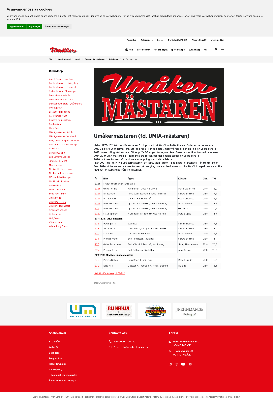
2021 (97, 209)
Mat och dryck (160, 50)
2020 (97, 214)
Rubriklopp (113, 59)
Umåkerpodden (217, 40)
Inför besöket (143, 50)
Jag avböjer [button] (34, 26)
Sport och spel (178, 50)
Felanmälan (131, 40)
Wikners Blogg (198, 40)
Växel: (124, 342)
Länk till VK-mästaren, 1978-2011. (109, 273)
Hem (130, 50)
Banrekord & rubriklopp (95, 59)
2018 (97, 229)
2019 (97, 224)
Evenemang (194, 50)
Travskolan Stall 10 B (176, 40)
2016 (97, 239)
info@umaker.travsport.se (105, 283)
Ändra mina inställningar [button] (57, 26)
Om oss (160, 40)
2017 (97, 234)
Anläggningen (147, 40)
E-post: (130, 347)
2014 (97, 250)
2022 (97, 204)
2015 (97, 244)
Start (51, 59)
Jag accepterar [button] (16, 26)
